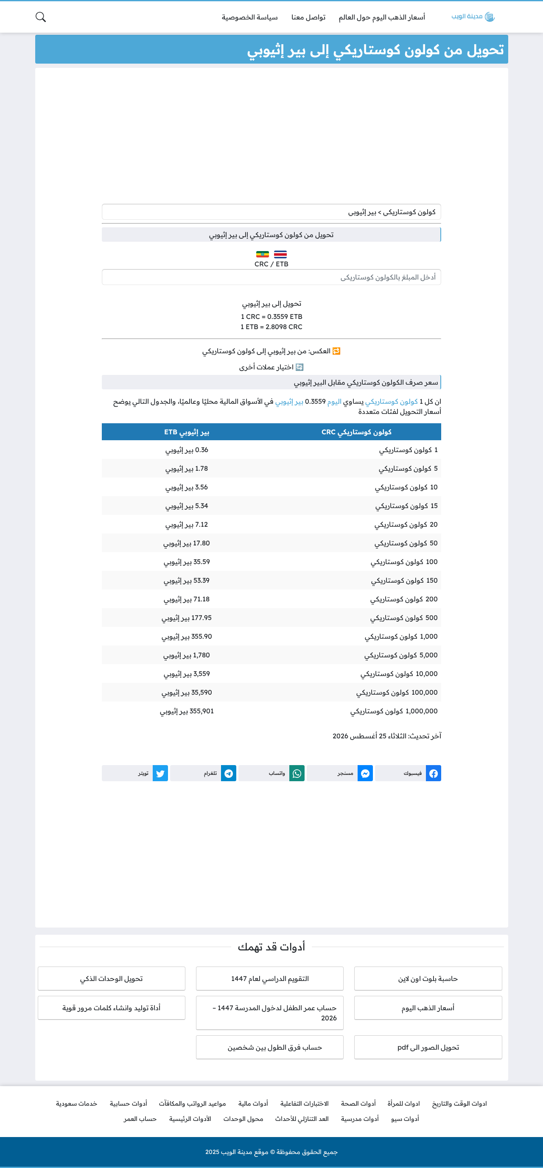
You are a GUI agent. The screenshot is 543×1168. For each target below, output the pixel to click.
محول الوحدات (243, 1119)
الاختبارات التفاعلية (304, 1103)
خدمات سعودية (77, 1103)
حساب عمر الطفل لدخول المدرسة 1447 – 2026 (275, 1012)
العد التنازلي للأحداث (302, 1119)
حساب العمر (140, 1119)
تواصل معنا (308, 17)
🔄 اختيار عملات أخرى (271, 367)
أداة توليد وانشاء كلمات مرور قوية (111, 1007)
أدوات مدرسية (360, 1119)
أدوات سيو (405, 1119)
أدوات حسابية (128, 1103)
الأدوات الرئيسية (190, 1119)
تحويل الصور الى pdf (428, 1047)
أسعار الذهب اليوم (428, 1007)
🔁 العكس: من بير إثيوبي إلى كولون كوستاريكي (271, 350)
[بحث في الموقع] (41, 17)
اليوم (334, 401)
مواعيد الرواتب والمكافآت (192, 1103)
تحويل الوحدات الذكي (111, 978)
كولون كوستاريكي (391, 401)
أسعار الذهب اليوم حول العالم (382, 17)
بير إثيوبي (289, 401)
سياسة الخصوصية (250, 17)
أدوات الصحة (358, 1103)
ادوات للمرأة (404, 1103)
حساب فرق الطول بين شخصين (270, 1047)
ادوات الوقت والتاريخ (459, 1103)
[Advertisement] (271, 137)
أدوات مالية (253, 1103)
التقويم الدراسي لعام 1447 (270, 978)
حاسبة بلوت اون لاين (428, 978)
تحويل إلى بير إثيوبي (271, 303)
